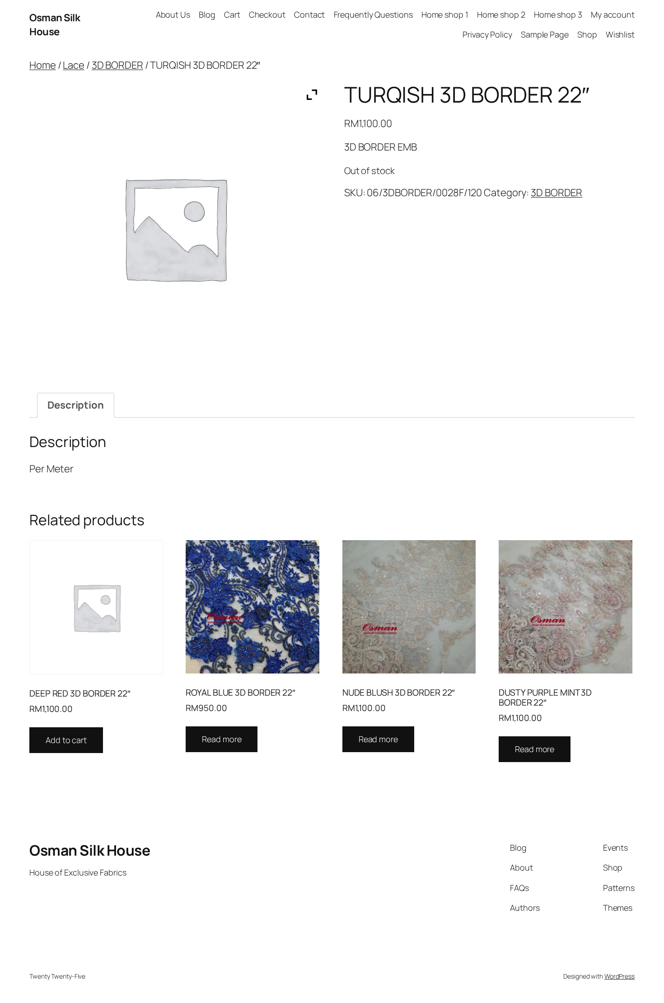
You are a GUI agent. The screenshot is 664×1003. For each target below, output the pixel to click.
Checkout (267, 14)
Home (42, 65)
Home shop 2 (501, 14)
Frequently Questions (373, 14)
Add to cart (66, 740)
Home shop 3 (558, 14)
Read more (221, 739)
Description (75, 405)
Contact (309, 14)
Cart (232, 14)
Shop (587, 34)
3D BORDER (117, 65)
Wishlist (620, 34)
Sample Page (545, 34)
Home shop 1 (444, 14)
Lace (73, 65)
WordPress (619, 976)
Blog (207, 14)
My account (613, 14)
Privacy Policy (487, 34)
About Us (173, 14)
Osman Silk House (54, 24)
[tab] (75, 405)
